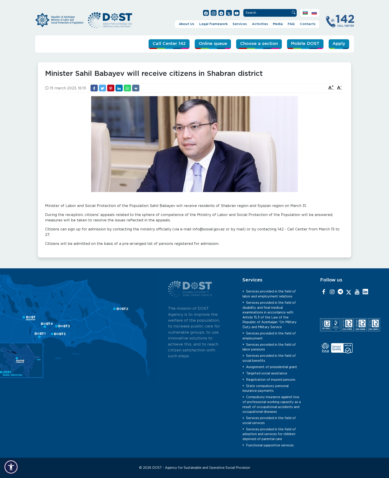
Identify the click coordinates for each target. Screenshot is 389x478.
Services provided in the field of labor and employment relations (269, 294)
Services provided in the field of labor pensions (269, 347)
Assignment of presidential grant (271, 367)
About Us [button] (186, 24)
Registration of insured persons (270, 379)
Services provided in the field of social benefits (269, 358)
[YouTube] (357, 292)
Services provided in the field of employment (269, 336)
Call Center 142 (169, 44)
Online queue (213, 44)
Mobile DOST (305, 44)
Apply (338, 44)
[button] (11, 466)
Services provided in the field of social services (269, 421)
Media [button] (278, 24)
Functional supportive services (270, 445)
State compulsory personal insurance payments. (265, 388)
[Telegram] (340, 292)
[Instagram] (332, 292)
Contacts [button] (307, 24)
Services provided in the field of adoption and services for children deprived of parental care (269, 434)
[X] (348, 292)
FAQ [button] (291, 24)
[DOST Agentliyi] (365, 292)
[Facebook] (323, 292)
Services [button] (240, 24)
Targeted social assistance (266, 373)
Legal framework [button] (213, 24)
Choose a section (259, 44)
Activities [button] (260, 24)
